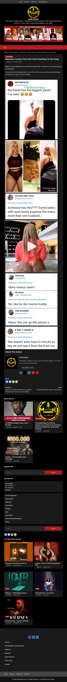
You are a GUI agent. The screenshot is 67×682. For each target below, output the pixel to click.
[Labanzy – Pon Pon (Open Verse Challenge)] (18, 445)
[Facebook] (6, 381)
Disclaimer (8, 653)
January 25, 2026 (17, 565)
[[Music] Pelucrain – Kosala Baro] (48, 581)
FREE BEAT (8, 502)
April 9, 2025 (46, 595)
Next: (49, 388)
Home (20, 1)
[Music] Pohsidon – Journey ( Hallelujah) (16, 621)
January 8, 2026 (46, 567)
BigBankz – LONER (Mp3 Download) (15, 593)
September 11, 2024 (17, 427)
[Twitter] (10, 381)
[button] (5, 47)
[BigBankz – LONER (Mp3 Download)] (18, 581)
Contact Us (34, 1)
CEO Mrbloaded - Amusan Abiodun (14, 646)
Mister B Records (42, 1)
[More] (16, 381)
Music (7, 512)
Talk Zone (8, 489)
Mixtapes (8, 508)
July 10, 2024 (16, 461)
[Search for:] (25, 472)
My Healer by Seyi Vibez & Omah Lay (15, 563)
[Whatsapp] (13, 381)
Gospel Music (9, 505)
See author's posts (28, 368)
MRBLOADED (33, 19)
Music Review (9, 515)
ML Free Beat (9, 483)
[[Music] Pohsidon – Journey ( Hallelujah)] (18, 609)
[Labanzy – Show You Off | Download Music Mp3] (48, 551)
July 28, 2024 (46, 431)
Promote (7, 664)
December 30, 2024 (17, 622)
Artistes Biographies (11, 495)
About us (7, 642)
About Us (26, 1)
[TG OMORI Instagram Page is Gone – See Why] (18, 411)
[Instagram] (12, 534)
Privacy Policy (9, 660)
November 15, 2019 (17, 61)
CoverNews (43, 679)
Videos (7, 522)
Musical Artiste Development (13, 518)
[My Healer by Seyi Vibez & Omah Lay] (18, 551)
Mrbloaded (9, 61)
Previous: (18, 389)
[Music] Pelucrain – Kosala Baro (44, 593)
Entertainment (9, 56)
